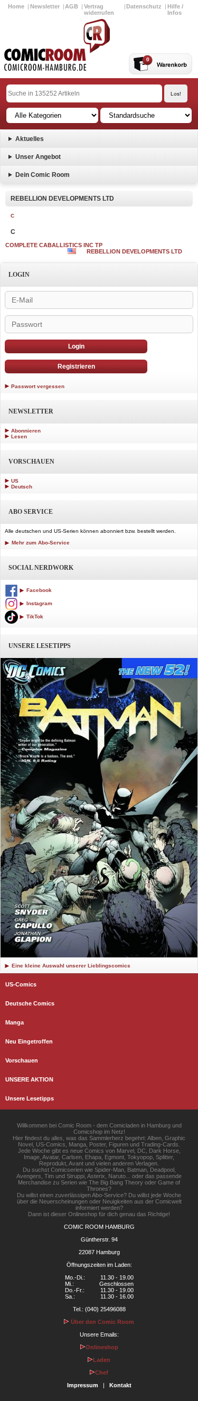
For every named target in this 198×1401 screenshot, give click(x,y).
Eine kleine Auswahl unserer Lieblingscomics (70, 966)
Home (16, 6)
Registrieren (76, 366)
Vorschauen (21, 1060)
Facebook (38, 590)
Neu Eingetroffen (29, 1041)
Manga (14, 1022)
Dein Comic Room (42, 174)
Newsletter (45, 6)
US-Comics (20, 984)
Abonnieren (26, 431)
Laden (101, 1360)
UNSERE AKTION (29, 1079)
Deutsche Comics (29, 1003)
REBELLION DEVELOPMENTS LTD (134, 251)
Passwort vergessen (37, 386)
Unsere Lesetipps (29, 1098)
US (14, 481)
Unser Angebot (38, 157)
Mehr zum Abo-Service (40, 543)
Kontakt (120, 1385)
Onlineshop (102, 1347)
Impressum (82, 1385)
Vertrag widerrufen (99, 9)
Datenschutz (144, 6)
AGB (71, 6)
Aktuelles (29, 139)
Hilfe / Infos (175, 9)
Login (76, 346)
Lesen (19, 436)
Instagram (38, 603)
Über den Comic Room (101, 1322)
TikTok (34, 616)
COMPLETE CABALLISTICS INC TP (53, 245)
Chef (101, 1372)
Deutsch (21, 487)
